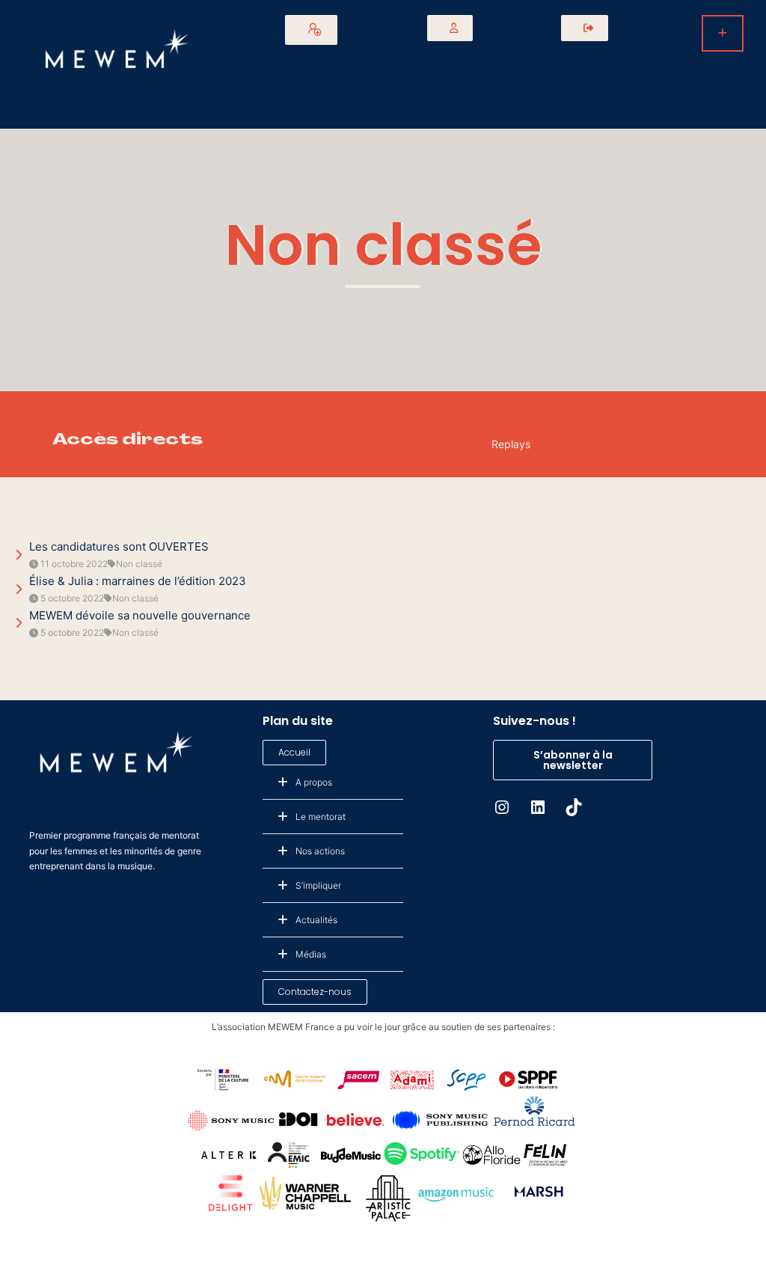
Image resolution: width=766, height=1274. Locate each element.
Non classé (383, 245)
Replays (510, 444)
